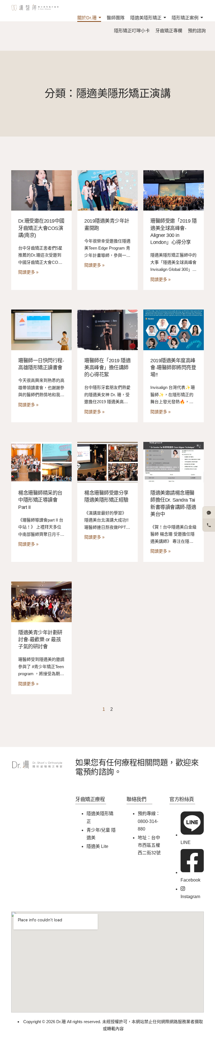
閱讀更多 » (28, 272)
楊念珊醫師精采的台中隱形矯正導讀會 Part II (40, 500)
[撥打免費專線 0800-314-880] (209, 525)
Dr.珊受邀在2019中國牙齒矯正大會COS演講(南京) (41, 228)
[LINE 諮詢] (209, 513)
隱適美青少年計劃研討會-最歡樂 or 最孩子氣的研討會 (40, 639)
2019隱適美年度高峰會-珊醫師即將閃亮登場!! (173, 367)
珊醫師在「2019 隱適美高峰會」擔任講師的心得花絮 (107, 367)
